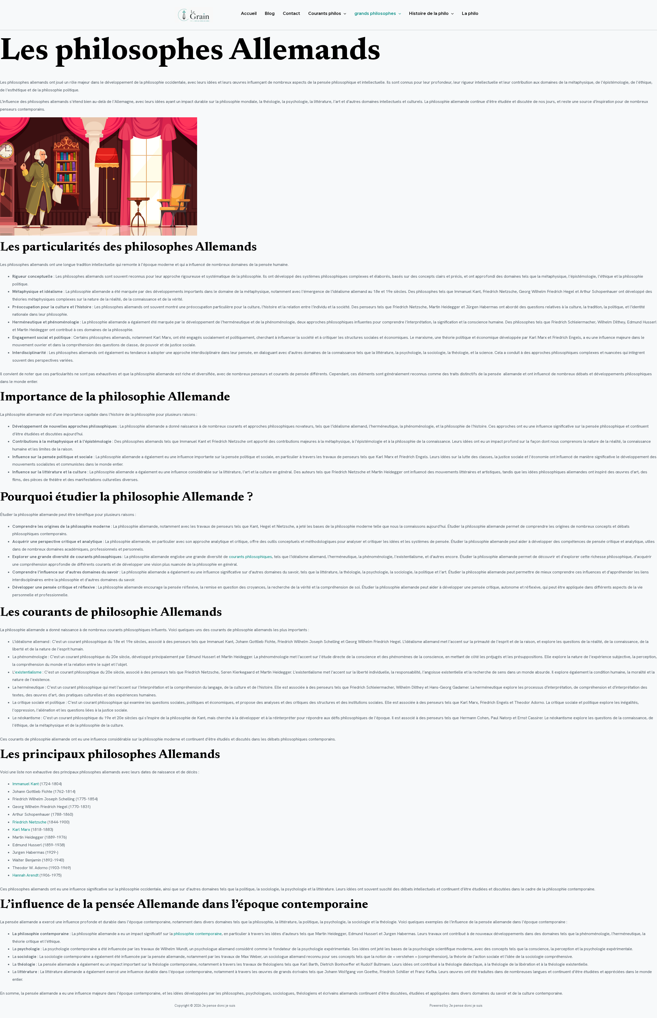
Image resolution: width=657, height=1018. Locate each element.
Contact (291, 13)
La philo (470, 13)
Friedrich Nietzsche (29, 822)
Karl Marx (21, 829)
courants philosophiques (250, 556)
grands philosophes (375, 13)
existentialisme (29, 672)
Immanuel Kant (25, 783)
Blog (270, 13)
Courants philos (324, 13)
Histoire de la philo (429, 13)
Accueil (249, 13)
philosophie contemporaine (198, 933)
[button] (343, 14)
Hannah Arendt (25, 875)
